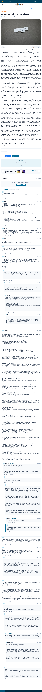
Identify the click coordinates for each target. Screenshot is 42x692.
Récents (6, 189)
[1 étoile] (17, 162)
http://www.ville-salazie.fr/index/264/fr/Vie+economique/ (16, 660)
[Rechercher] (36, 4)
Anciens (17, 189)
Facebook (9, 156)
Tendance (10, 189)
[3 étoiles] (21, 162)
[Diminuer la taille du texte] (32, 47)
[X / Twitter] (40, 1)
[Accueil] (19, 4)
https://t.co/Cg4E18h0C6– (31, 499)
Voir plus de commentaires (21, 683)
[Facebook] (39, 1)
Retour (4, 8)
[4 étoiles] (23, 162)
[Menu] (2, 4)
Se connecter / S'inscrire (21, 184)
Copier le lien (16, 156)
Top (14, 189)
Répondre (10, 198)
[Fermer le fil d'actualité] (41, 691)
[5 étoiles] (25, 162)
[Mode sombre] (38, 4)
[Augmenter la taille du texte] (40, 47)
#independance (4, 151)
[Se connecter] (40, 4)
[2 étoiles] (19, 162)
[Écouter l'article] (3, 47)
